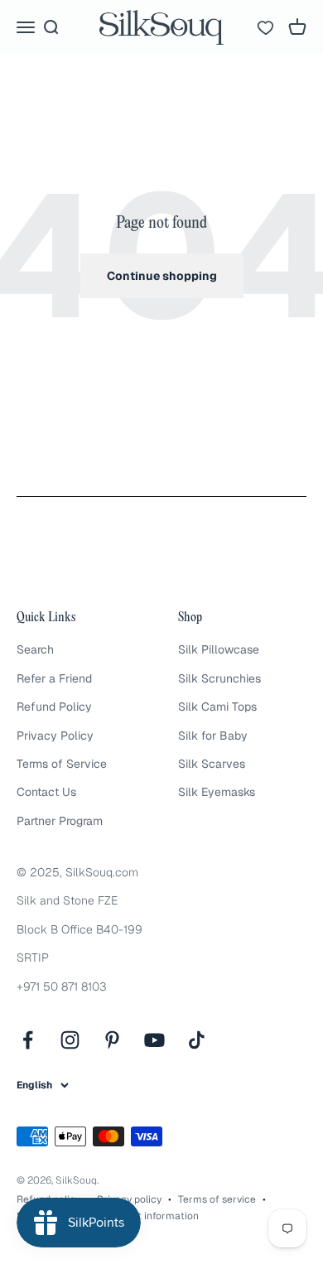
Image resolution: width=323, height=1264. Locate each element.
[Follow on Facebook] (28, 1040)
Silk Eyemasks (216, 791)
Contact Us (46, 791)
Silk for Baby (213, 735)
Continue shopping (162, 275)
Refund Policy (54, 706)
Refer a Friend (54, 678)
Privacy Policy (55, 735)
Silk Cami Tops (217, 706)
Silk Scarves (211, 763)
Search (35, 649)
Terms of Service (62, 763)
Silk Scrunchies (219, 678)
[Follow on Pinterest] (112, 1040)
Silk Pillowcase (218, 649)
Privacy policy (129, 1199)
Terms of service (217, 1199)
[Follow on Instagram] (70, 1040)
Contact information (151, 1216)
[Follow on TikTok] (197, 1040)
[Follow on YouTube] (154, 1040)
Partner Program (60, 820)
